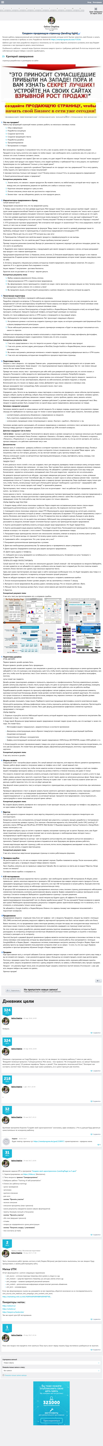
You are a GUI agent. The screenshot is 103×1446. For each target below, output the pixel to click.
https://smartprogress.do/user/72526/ (66, 39)
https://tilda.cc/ (29, 1174)
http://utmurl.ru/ (9, 1306)
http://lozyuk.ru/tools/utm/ (13, 1312)
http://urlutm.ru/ (9, 1309)
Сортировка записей (10, 1359)
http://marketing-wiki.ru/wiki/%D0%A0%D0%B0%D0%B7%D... (27, 1296)
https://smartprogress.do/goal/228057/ (49, 1141)
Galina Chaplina (16, 1018)
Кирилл (15, 1139)
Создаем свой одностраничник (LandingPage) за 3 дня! (54, 1171)
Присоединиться (51, 1420)
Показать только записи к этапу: (14, 1367)
